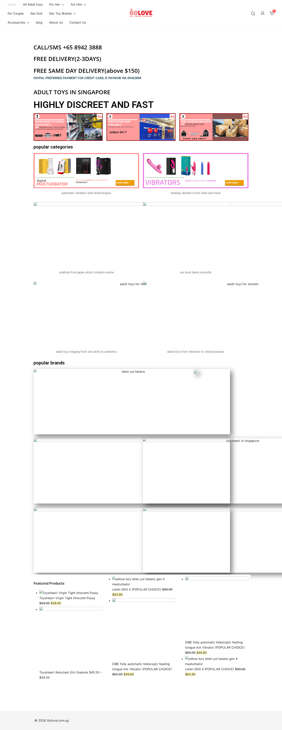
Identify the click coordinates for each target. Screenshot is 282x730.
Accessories (16, 22)
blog (39, 22)
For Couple (16, 13)
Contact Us (77, 22)
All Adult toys (33, 4)
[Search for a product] (253, 13)
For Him (76, 4)
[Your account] (262, 13)
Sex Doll (36, 13)
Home (12, 4)
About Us (56, 22)
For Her (54, 4)
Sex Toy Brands (60, 13)
